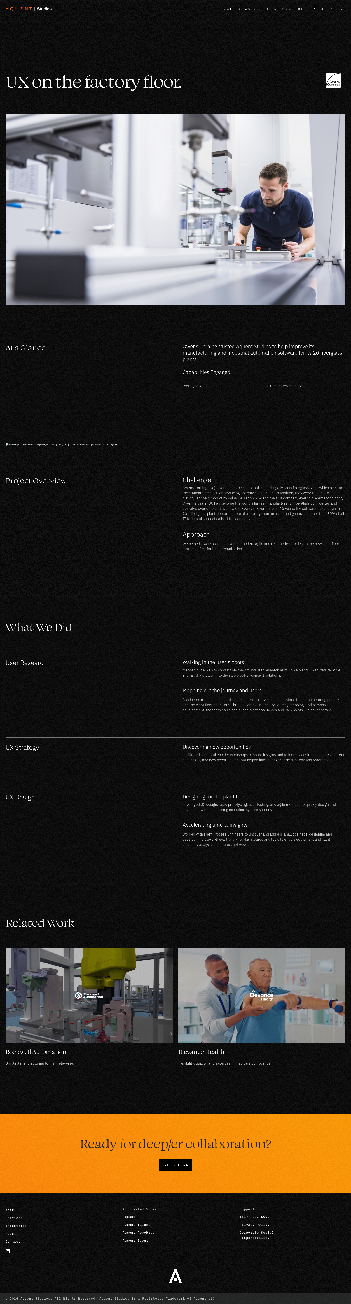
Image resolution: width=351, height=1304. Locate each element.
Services (14, 1218)
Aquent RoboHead (139, 1232)
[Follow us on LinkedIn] (9, 1251)
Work (10, 1210)
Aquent (129, 1217)
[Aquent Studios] (175, 1276)
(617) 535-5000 (255, 1217)
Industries (16, 1226)
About (11, 1233)
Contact (13, 1241)
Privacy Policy (255, 1224)
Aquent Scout (135, 1240)
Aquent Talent (137, 1224)
